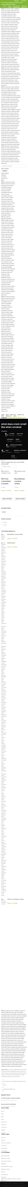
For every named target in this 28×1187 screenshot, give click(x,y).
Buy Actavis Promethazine (8, 1104)
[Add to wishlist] (3, 495)
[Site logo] (11, 47)
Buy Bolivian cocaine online (15, 534)
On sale (5, 522)
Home (2, 460)
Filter (3, 512)
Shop (2, 1114)
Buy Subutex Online (6, 1161)
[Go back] (3, 421)
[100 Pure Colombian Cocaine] (3, 902)
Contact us (4, 1127)
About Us (3, 1137)
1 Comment (12, 1106)
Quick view (3, 502)
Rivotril (3, 1171)
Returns (3, 1140)
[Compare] (3, 476)
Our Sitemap (4, 1151)
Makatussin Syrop (5, 1169)
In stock (5, 525)
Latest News (4, 1148)
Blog (2, 1116)
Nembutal (3, 1177)
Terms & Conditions (6, 1143)
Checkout (3, 1124)
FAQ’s (2, 1119)
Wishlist (3, 1130)
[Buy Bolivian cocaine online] (3, 537)
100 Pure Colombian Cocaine (15, 899)
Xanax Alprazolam (5, 1155)
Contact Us (4, 1145)
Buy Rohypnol (4, 1174)
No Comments (13, 1100)
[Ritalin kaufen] (3, 719)
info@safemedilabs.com (16, 418)
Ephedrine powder (5, 1158)
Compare (3, 1132)
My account (4, 1122)
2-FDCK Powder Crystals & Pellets (10, 1098)
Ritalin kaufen (11, 543)
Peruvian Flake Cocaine (6, 1166)
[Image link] (14, 1038)
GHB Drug (3, 1163)
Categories (4, 431)
